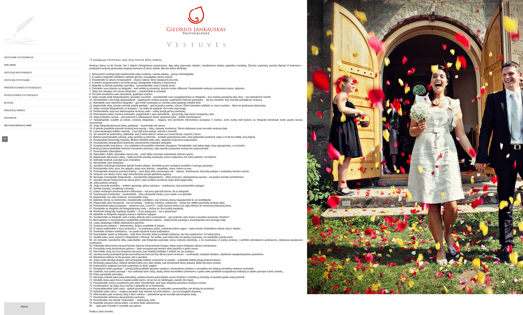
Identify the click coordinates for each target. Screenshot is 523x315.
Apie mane (10, 65)
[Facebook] (5, 139)
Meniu (24, 306)
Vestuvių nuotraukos (18, 72)
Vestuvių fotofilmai (16, 80)
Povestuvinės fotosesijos (21, 95)
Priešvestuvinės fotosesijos (22, 87)
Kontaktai (10, 118)
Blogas (8, 103)
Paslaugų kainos (14, 110)
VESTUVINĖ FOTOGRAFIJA (18, 57)
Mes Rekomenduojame (18, 125)
